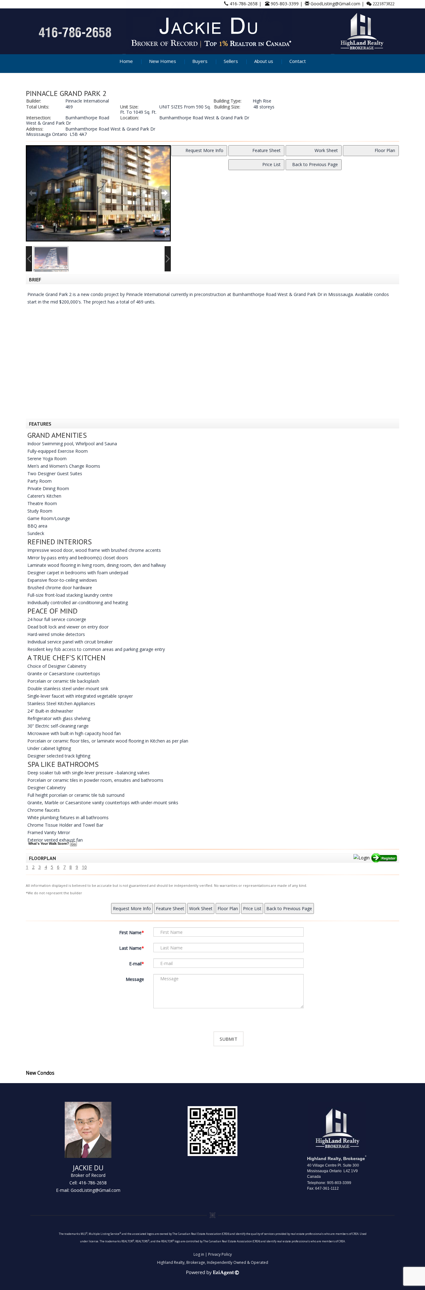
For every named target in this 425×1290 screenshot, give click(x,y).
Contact (297, 61)
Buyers (200, 61)
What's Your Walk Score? (49, 843)
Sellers (231, 61)
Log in (199, 1254)
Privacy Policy (220, 1254)
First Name (130, 932)
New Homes (162, 61)
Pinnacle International (87, 101)
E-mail (135, 964)
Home (126, 61)
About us (263, 61)
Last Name (130, 948)
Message (135, 979)
